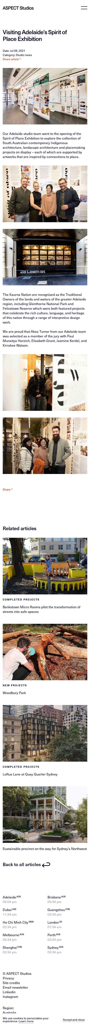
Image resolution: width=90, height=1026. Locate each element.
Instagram (10, 996)
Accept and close (74, 1019)
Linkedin (9, 991)
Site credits (11, 982)
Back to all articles (22, 864)
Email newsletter (15, 987)
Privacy (8, 978)
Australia (9, 1012)
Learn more (26, 1021)
